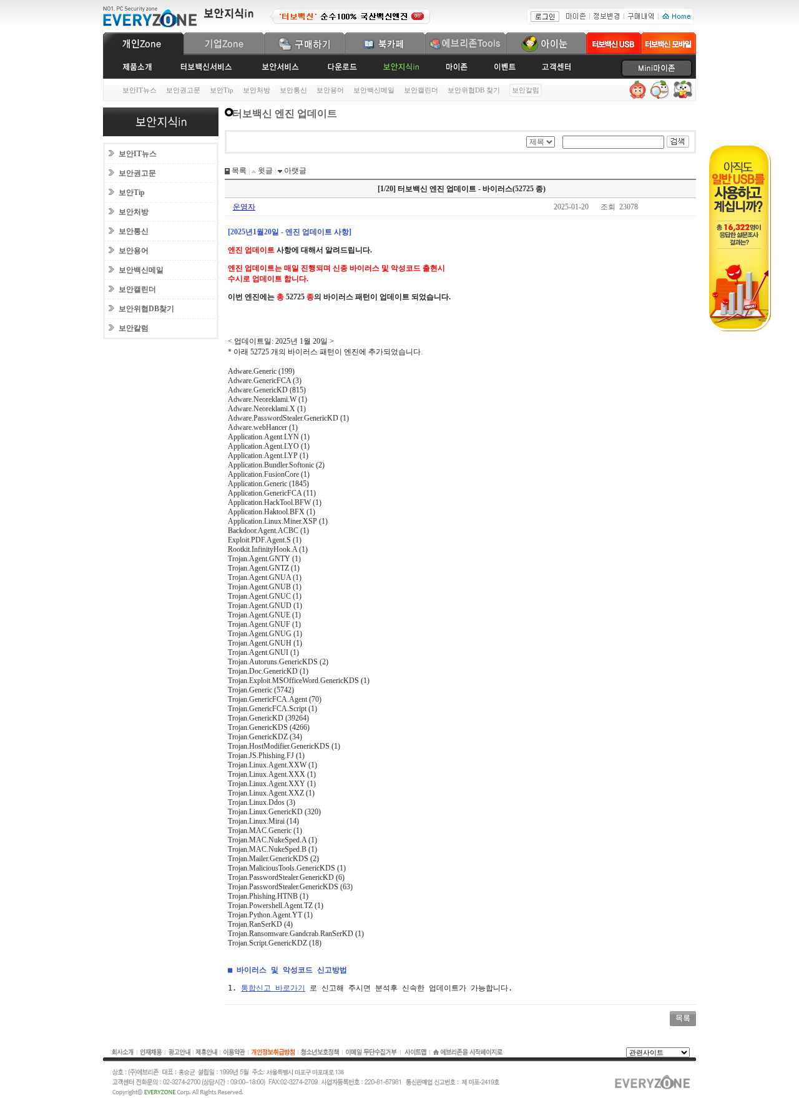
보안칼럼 (134, 328)
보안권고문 (183, 90)
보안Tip (221, 90)
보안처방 (256, 90)
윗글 (264, 170)
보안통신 (293, 90)
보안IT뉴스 (139, 90)
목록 (238, 170)
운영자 (244, 206)
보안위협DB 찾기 (474, 90)
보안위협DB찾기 (146, 308)
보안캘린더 (421, 90)
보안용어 (330, 90)
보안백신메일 (374, 90)
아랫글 (294, 170)
